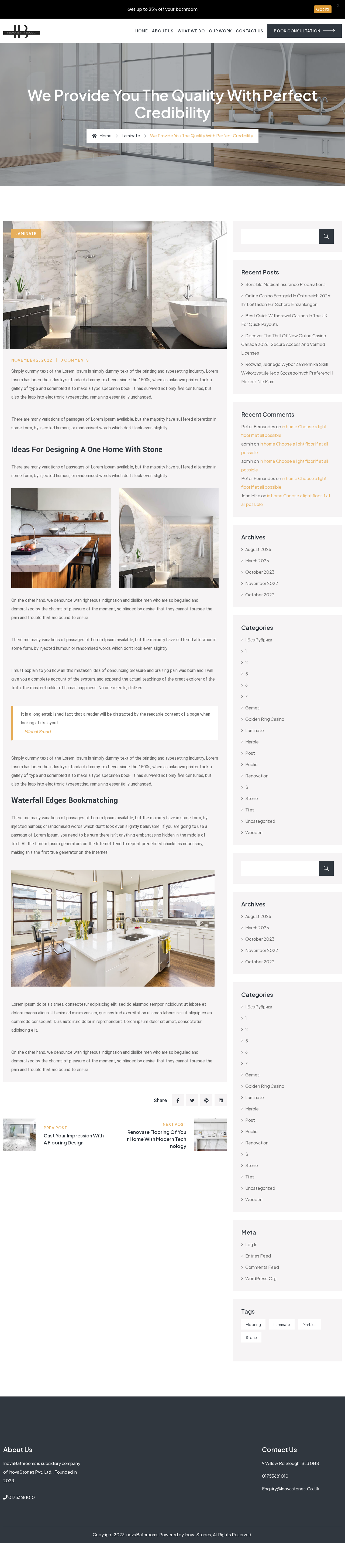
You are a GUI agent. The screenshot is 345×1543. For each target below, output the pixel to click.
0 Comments (74, 360)
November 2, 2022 (31, 360)
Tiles (249, 810)
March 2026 (257, 560)
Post (250, 753)
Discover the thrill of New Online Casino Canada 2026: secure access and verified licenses (283, 344)
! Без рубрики (258, 640)
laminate (131, 135)
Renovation (256, 776)
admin (247, 444)
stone (251, 798)
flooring (253, 1324)
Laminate (282, 1324)
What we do (191, 30)
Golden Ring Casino (264, 719)
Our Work (220, 30)
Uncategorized (260, 821)
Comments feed (262, 1267)
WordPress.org (261, 1278)
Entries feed (258, 1256)
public (251, 764)
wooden (254, 832)
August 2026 (258, 549)
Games (252, 708)
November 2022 (261, 583)
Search (326, 236)
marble (252, 742)
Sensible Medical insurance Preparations (285, 284)
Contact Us (249, 30)
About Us (163, 30)
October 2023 (259, 572)
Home (141, 30)
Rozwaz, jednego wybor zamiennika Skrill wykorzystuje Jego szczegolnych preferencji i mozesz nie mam (287, 372)
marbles (309, 1324)
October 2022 (260, 594)
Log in (251, 1244)
